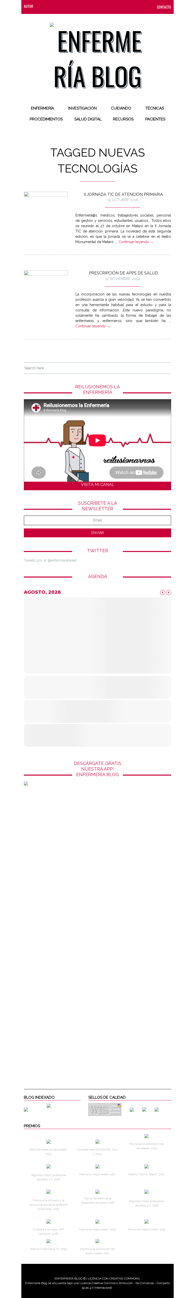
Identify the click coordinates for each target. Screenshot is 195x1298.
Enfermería (42, 108)
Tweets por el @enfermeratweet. (50, 560)
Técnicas (154, 108)
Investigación (82, 108)
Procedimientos (46, 119)
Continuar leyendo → (136, 242)
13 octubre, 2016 (122, 200)
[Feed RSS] (42, 6)
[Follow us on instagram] (72, 6)
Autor (28, 6)
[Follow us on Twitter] (62, 6)
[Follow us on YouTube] (91, 6)
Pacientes (155, 119)
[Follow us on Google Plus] (82, 6)
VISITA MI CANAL (97, 484)
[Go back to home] (97, 54)
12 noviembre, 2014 (122, 279)
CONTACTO (164, 7)
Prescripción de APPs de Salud (123, 273)
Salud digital (88, 119)
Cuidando (121, 108)
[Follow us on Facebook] (52, 6)
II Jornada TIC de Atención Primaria (123, 194)
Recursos (123, 119)
